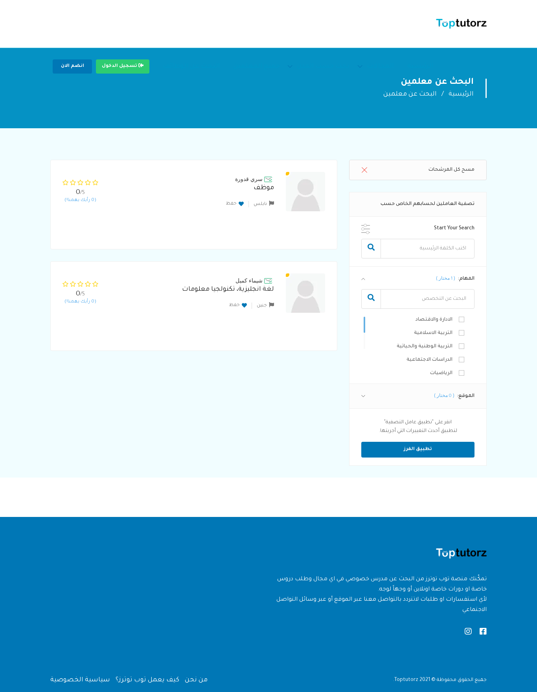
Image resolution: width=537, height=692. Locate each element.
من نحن (196, 680)
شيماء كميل (249, 280)
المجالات (380, 66)
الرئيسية (420, 66)
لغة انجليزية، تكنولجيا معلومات (228, 289)
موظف (264, 188)
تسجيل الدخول (120, 66)
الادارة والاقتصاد (434, 320)
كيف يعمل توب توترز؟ (147, 680)
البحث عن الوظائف (191, 66)
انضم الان (72, 66)
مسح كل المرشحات (451, 170)
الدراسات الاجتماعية (429, 360)
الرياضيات (441, 373)
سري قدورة (249, 179)
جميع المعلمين (256, 66)
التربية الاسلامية (433, 333)
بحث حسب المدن (323, 66)
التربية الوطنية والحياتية (424, 346)
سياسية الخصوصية (80, 680)
